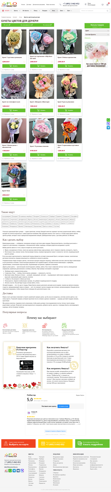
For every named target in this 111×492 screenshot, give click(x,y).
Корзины (51, 219)
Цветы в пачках (47, 226)
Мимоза (72, 219)
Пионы (27, 223)
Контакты (76, 467)
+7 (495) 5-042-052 (12, 462)
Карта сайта (93, 469)
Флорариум (13, 226)
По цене (6, 25)
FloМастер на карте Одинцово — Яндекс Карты (55, 434)
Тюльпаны (5, 226)
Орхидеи (20, 223)
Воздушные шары (58, 457)
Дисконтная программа (39, 4)
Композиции (43, 219)
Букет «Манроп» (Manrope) (39, 102)
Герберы (52, 216)
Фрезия (20, 226)
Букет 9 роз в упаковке (66, 102)
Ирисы (30, 219)
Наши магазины (50, 4)
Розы (42, 223)
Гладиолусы (5, 219)
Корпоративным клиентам (81, 457)
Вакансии (76, 469)
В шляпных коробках (25, 216)
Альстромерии (6, 216)
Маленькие (65, 219)
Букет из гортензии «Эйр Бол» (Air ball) (41, 57)
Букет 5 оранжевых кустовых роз (68, 146)
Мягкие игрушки (58, 459)
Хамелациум (28, 226)
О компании (76, 461)
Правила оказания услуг (80, 459)
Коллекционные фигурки (60, 467)
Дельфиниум (22, 219)
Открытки (56, 461)
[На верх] (14, 455)
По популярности (26, 25)
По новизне (46, 25)
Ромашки (48, 223)
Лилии (58, 219)
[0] (107, 4)
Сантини (55, 223)
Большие (15, 216)
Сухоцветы (70, 223)
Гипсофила (74, 216)
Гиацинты (66, 216)
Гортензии (14, 219)
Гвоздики (36, 216)
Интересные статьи (96, 467)
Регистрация (91, 5)
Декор (55, 465)
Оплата (23, 4)
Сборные (62, 223)
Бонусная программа (79, 463)
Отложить (24, 62)
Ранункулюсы (35, 223)
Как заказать (93, 461)
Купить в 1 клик (9, 69)
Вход (89, 3)
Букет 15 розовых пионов (39, 146)
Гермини (59, 216)
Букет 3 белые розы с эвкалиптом (9, 146)
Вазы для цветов (58, 463)
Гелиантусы (44, 216)
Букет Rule (6, 191)
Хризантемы (37, 226)
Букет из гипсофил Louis (11, 102)
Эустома (56, 226)
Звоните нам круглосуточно (71, 4)
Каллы (36, 219)
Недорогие (13, 223)
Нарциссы (5, 223)
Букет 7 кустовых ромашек (12, 57)
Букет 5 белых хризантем (67, 57)
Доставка (28, 4)
